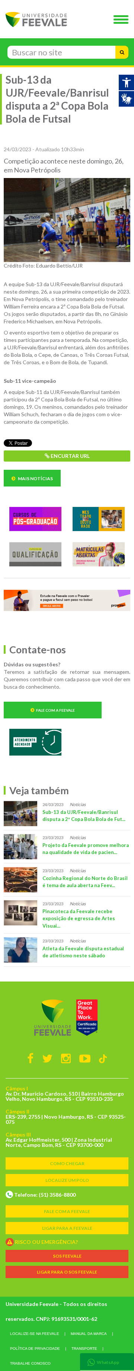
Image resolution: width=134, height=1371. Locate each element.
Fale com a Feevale (55, 710)
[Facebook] (30, 1058)
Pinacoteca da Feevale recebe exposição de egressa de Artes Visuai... (78, 918)
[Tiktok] (103, 1058)
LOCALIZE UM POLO (67, 1180)
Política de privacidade (35, 1348)
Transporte (84, 1348)
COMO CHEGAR (67, 1163)
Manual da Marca (89, 1334)
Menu (123, 20)
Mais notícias (35, 478)
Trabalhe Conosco (30, 1363)
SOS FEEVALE (67, 1256)
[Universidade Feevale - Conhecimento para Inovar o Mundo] (67, 1017)
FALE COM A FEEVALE (67, 1211)
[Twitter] (47, 1058)
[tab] (107, 1361)
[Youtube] (85, 1058)
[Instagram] (65, 1058)
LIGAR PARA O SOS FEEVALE (67, 1272)
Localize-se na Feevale (34, 1334)
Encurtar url (70, 456)
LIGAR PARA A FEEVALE (67, 1228)
